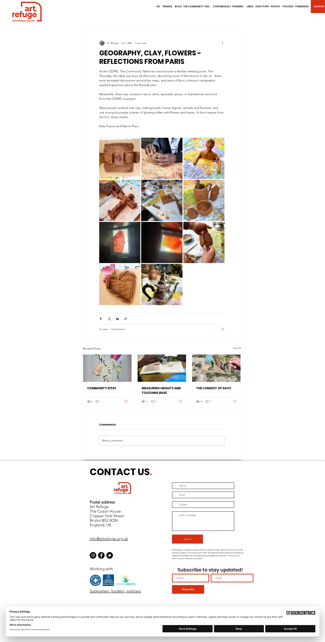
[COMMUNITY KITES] (107, 368)
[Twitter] (109, 555)
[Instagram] (93, 555)
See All (237, 348)
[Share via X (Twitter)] (109, 318)
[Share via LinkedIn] (117, 318)
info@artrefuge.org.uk (109, 538)
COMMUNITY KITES (101, 388)
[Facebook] (101, 555)
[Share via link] (125, 318)
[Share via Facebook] (100, 318)
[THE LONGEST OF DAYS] (216, 368)
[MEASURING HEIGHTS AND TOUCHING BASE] (162, 368)
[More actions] (222, 43)
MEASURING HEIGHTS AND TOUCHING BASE (161, 390)
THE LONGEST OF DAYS (213, 388)
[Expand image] (119, 158)
